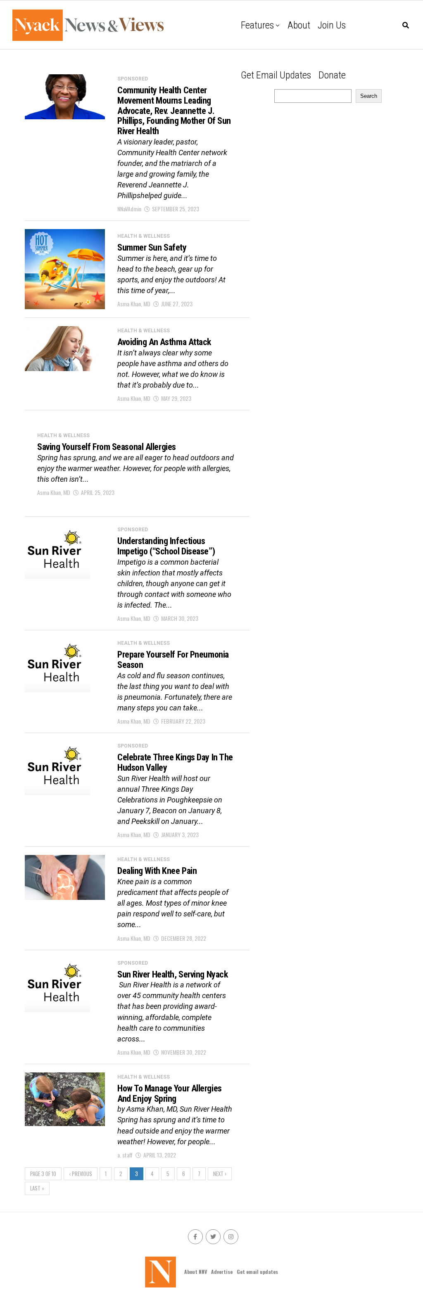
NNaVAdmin (129, 208)
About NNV (195, 1271)
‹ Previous (80, 1174)
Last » (37, 1188)
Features (257, 25)
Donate (332, 75)
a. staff (125, 1154)
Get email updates (276, 75)
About (299, 25)
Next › (219, 1174)
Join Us (332, 25)
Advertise (222, 1271)
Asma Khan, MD (133, 303)
